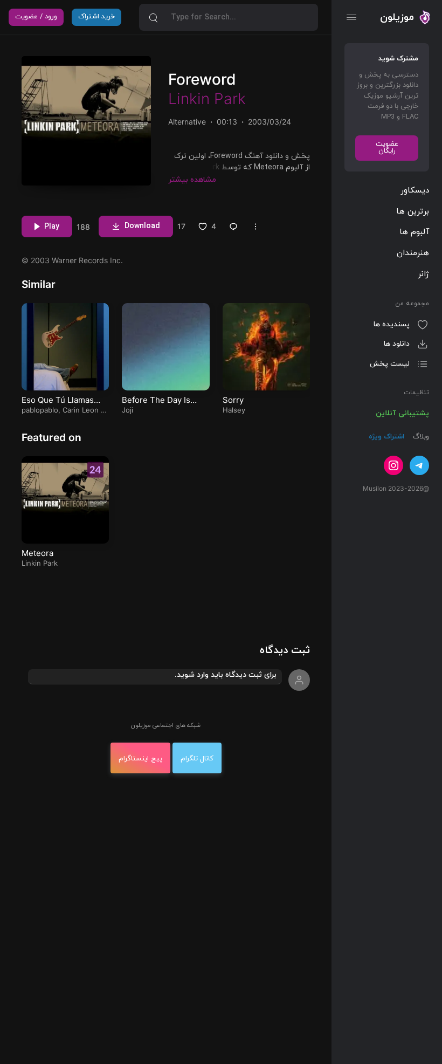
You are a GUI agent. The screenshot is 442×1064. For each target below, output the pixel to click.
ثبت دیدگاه (285, 650)
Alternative (187, 121)
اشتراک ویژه (386, 437)
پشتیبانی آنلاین (402, 413)
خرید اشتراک (96, 21)
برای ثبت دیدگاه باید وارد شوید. (226, 675)
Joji (127, 410)
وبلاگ (420, 437)
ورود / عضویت (36, 21)
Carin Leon (81, 410)
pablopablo (40, 410)
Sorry (233, 400)
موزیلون (397, 17)
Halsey (234, 410)
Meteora (37, 553)
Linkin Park (207, 99)
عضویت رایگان (387, 147)
